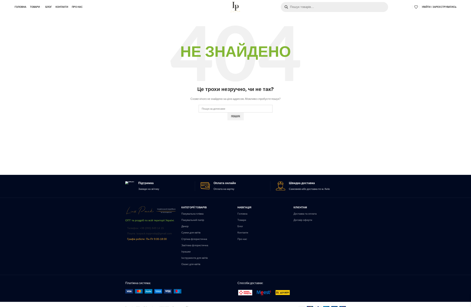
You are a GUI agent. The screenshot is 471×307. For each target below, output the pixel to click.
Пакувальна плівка (192, 213)
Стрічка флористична (194, 238)
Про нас (242, 238)
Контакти (242, 232)
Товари (241, 219)
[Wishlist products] (416, 7)
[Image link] (151, 209)
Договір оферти (303, 219)
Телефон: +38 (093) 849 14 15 (145, 228)
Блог (240, 226)
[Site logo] (235, 6)
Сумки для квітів (190, 232)
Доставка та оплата (305, 213)
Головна (242, 213)
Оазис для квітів (190, 264)
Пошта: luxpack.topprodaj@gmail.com (149, 233)
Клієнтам (300, 207)
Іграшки (186, 251)
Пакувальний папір (192, 219)
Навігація (244, 207)
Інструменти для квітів (194, 257)
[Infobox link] (160, 186)
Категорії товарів (194, 207)
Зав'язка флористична (194, 245)
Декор (185, 226)
